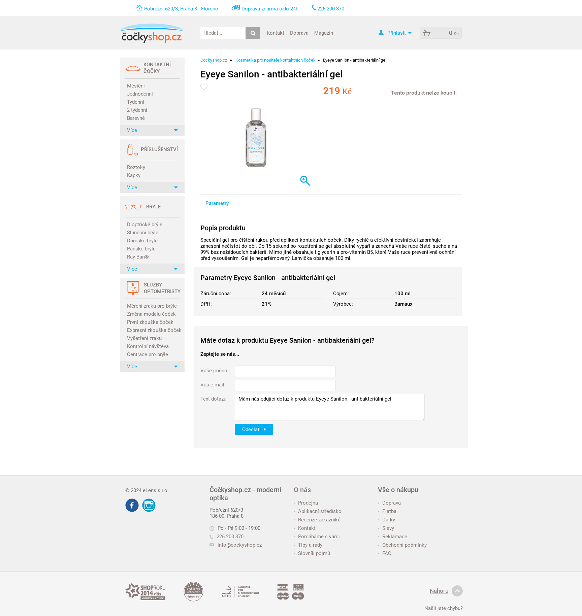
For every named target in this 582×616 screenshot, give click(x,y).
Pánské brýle (141, 249)
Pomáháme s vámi (319, 537)
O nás (302, 490)
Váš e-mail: (213, 385)
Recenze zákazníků (319, 520)
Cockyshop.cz (213, 60)
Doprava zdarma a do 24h (269, 9)
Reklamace (394, 537)
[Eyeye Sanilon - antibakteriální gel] (256, 138)
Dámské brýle (142, 241)
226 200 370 (230, 537)
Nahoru (439, 590)
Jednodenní (140, 94)
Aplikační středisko (320, 511)
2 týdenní (137, 110)
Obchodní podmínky (404, 545)
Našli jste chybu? (443, 608)
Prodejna (308, 503)
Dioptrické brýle (144, 224)
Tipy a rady (310, 545)
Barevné (136, 118)
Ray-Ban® (138, 257)
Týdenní (135, 102)
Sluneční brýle (142, 233)
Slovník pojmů (314, 553)
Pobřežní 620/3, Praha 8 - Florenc (181, 9)
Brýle (153, 207)
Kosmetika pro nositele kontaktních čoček (275, 60)
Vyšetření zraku (144, 338)
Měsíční (136, 86)
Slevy (388, 528)
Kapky (133, 175)
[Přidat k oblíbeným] (203, 87)
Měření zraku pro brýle (152, 306)
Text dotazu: (214, 399)
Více (132, 130)
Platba (389, 511)
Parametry (217, 203)
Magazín (323, 33)
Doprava (299, 33)
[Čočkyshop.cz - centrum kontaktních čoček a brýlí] (151, 33)
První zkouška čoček (150, 322)
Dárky (388, 520)
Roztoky (136, 167)
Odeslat (251, 429)
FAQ (386, 553)
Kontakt (275, 33)
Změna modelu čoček (151, 314)
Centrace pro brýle (147, 354)
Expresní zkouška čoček (153, 330)
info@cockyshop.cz (240, 545)
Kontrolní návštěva (148, 346)
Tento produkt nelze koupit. (424, 93)
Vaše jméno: (214, 371)
